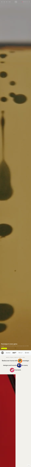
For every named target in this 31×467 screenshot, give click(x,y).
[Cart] (29, 2)
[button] (4, 1)
